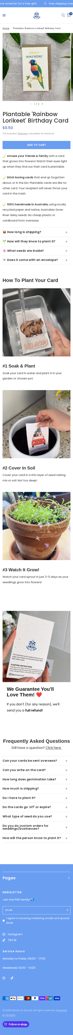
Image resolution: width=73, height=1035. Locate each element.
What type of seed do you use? (27, 816)
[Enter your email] (67, 910)
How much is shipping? (21, 788)
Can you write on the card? (24, 770)
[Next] (42, 104)
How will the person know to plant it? (32, 838)
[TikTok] (14, 978)
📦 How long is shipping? (22, 232)
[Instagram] (6, 978)
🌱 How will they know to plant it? (29, 241)
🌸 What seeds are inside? (23, 251)
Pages (9, 878)
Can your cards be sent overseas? (30, 761)
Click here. (53, 748)
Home (6, 28)
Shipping (23, 133)
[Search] (63, 15)
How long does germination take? (29, 779)
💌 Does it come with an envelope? (30, 260)
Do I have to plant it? (19, 798)
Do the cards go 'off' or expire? (27, 807)
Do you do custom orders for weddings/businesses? (26, 827)
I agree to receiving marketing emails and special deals (37, 921)
